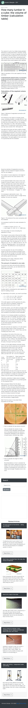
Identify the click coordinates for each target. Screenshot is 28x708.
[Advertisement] (14, 36)
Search (7, 489)
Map (18, 703)
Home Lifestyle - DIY (11, 2)
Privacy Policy (23, 703)
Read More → (8, 553)
